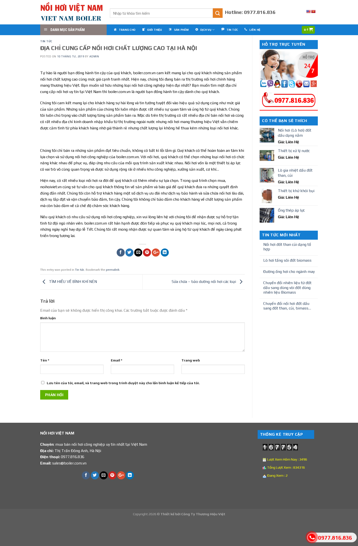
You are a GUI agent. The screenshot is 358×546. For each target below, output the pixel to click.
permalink (112, 269)
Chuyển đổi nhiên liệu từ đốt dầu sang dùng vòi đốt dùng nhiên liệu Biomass (287, 287)
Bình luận (48, 318)
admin (94, 56)
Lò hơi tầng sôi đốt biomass (287, 260)
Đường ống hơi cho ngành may (289, 271)
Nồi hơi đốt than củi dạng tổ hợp (287, 246)
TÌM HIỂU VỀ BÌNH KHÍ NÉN (72, 281)
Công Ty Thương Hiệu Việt (203, 514)
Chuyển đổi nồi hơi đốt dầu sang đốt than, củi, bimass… (287, 305)
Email (116, 360)
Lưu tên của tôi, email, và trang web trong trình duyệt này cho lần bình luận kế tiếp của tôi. (123, 383)
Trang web (190, 360)
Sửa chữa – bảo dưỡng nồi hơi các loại (204, 281)
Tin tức (46, 41)
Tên (44, 360)
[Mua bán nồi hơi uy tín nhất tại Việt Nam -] (71, 12)
